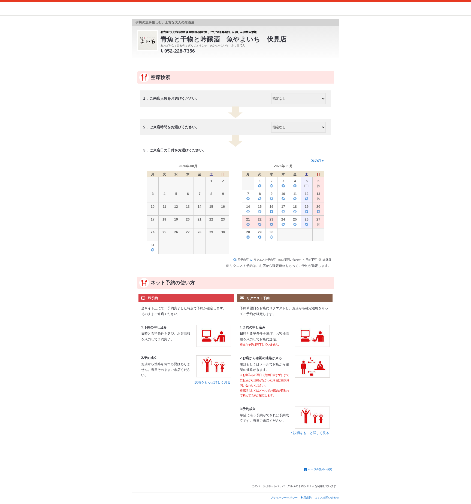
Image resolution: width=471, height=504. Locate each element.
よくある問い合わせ (327, 497)
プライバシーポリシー (284, 497)
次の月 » (317, 161)
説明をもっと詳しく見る (213, 382)
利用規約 (306, 497)
